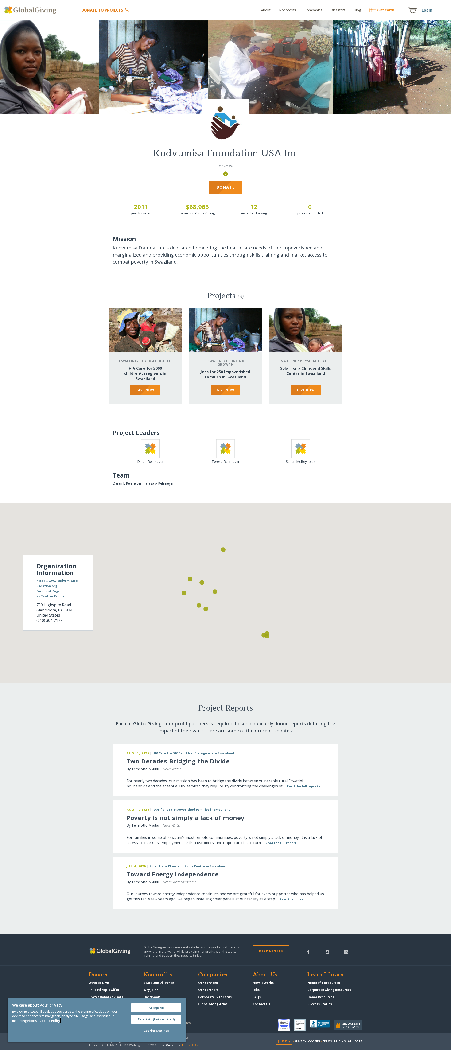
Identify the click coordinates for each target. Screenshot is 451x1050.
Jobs (256, 990)
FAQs (257, 997)
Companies (313, 10)
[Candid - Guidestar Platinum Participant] (302, 1025)
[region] (97, 1020)
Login (427, 10)
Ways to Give (99, 982)
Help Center (271, 951)
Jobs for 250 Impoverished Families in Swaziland (225, 374)
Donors (98, 975)
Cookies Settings (156, 1030)
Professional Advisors (106, 997)
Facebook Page (48, 591)
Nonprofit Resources (323, 982)
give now (145, 390)
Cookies (314, 1041)
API (350, 1041)
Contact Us (261, 1004)
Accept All (156, 1008)
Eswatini (127, 361)
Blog (357, 10)
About (266, 10)
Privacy (300, 1041)
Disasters (337, 10)
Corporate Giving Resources (329, 990)
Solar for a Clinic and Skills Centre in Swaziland (305, 371)
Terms (327, 1041)
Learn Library (325, 975)
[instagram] (327, 951)
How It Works (263, 982)
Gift (386, 10)
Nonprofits (287, 10)
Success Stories (319, 1004)
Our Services (208, 982)
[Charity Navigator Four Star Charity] (286, 1025)
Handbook (152, 997)
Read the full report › (303, 786)
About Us (265, 975)
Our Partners (208, 990)
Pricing (340, 1041)
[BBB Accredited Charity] (322, 1025)
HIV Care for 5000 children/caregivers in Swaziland (145, 373)
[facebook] (308, 951)
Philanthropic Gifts (104, 990)
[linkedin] (346, 951)
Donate (102, 10)
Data (358, 1041)
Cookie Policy (49, 1021)
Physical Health (156, 361)
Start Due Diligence (159, 982)
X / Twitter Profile (50, 596)
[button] (214, 591)
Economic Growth (231, 362)
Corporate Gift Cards (215, 997)
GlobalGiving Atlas (212, 1004)
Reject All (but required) (156, 1019)
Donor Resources (320, 997)
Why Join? (151, 990)
